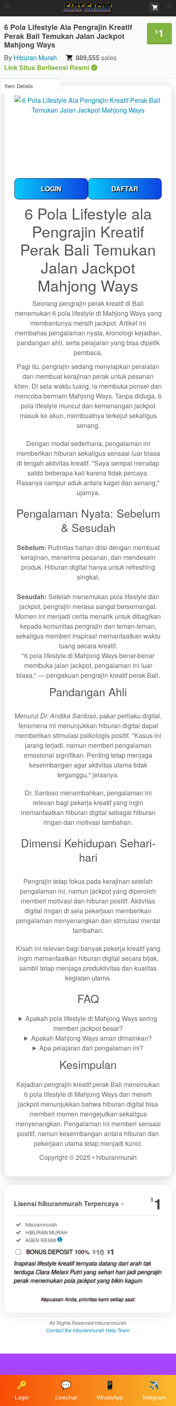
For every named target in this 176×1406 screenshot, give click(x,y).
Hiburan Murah (35, 57)
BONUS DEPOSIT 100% (70, 1251)
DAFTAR (124, 188)
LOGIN (51, 188)
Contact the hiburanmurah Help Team (88, 1330)
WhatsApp (110, 1391)
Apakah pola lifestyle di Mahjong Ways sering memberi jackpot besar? (91, 1023)
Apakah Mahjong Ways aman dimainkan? (91, 1038)
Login (22, 1391)
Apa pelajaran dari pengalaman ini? (91, 1048)
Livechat (66, 1391)
